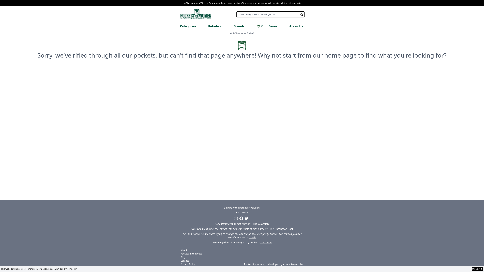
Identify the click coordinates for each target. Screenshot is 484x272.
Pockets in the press (191, 253)
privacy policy (70, 268)
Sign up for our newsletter (213, 3)
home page (340, 55)
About (183, 250)
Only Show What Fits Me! (242, 33)
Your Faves (269, 26)
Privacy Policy (187, 264)
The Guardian (261, 224)
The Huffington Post (281, 229)
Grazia (252, 237)
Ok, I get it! (477, 268)
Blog (182, 257)
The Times (266, 242)
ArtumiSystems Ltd (293, 264)
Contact (184, 260)
